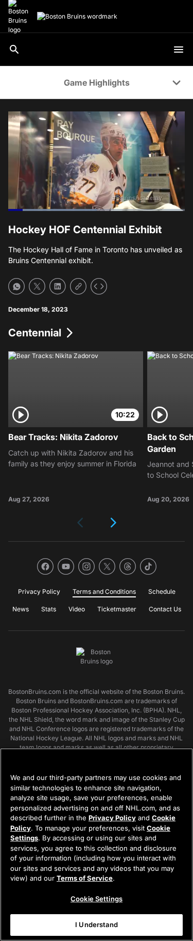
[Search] (14, 49)
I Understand (96, 924)
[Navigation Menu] (178, 49)
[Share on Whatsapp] (16, 286)
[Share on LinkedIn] (57, 286)
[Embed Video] (99, 286)
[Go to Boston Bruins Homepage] (77, 16)
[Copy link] (78, 286)
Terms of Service (85, 878)
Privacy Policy (112, 818)
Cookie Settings (96, 899)
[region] (96, 844)
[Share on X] (37, 286)
